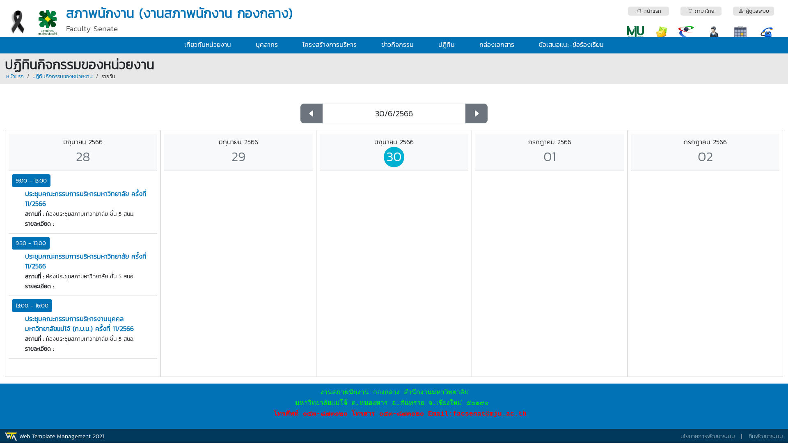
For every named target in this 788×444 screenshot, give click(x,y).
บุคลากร (267, 44)
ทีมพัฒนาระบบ (766, 436)
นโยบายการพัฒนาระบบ (707, 436)
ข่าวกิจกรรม (397, 44)
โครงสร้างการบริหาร (329, 44)
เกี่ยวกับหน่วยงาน (207, 44)
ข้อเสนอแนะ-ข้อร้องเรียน (571, 44)
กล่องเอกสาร (496, 44)
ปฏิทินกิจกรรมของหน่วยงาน (62, 76)
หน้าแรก (15, 76)
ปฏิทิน (446, 44)
